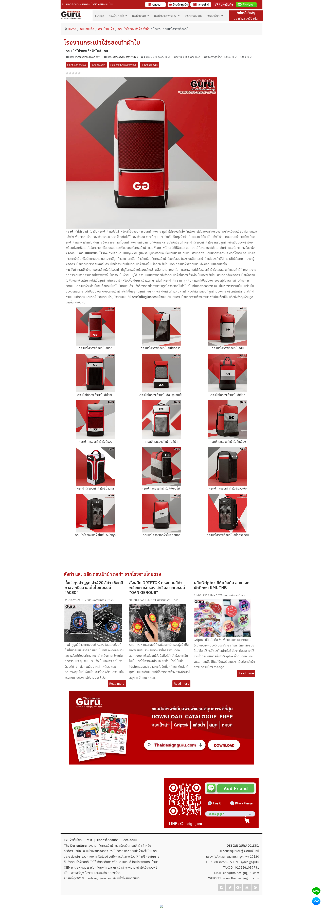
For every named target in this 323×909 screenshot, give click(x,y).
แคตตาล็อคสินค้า (107, 840)
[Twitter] (230, 887)
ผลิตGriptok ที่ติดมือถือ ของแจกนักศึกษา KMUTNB (221, 585)
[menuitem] (99, 15)
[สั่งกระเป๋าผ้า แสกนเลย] (211, 803)
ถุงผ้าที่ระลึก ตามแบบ (76, 64)
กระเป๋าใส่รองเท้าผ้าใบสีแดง (87, 51)
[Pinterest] (255, 887)
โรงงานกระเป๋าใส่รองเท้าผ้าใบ (125, 57)
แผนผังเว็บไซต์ (73, 840)
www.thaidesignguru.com (241, 878)
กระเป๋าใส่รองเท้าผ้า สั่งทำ (89, 57)
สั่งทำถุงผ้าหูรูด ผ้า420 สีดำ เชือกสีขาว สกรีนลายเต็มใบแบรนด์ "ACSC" (93, 587)
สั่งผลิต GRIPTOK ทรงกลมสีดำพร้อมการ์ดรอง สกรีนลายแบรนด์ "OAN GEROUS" (157, 587)
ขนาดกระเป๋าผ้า (98, 64)
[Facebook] (221, 887)
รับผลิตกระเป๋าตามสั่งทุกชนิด (123, 64)
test (89, 840)
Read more (116, 684)
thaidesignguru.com (98, 878)
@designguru (250, 862)
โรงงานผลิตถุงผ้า (149, 64)
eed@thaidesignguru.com (241, 873)
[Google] (238, 887)
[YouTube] (247, 887)
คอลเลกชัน (130, 840)
